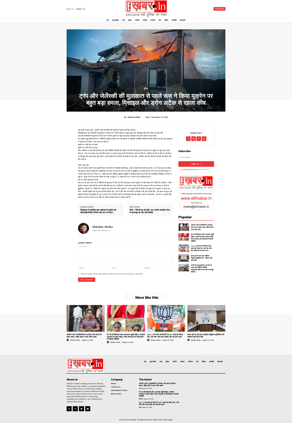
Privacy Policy (204, 169)
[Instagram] (75, 408)
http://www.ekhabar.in (101, 230)
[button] (81, 9)
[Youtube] (87, 408)
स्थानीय (141, 399)
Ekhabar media (134, 117)
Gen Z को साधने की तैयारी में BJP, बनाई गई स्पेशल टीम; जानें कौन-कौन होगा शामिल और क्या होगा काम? (201, 248)
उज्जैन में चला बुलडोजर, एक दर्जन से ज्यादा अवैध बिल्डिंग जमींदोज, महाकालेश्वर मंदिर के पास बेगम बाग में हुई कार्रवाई (202, 268)
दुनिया (146, 88)
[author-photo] (68, 340)
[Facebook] (188, 138)
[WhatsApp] (204, 138)
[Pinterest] (199, 138)
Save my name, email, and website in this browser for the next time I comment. (112, 274)
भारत (140, 388)
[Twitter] (193, 138)
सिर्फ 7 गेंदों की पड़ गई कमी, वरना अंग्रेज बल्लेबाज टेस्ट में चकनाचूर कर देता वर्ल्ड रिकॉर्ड (150, 211)
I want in (195, 164)
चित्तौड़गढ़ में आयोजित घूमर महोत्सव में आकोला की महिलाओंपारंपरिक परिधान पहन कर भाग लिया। (98, 211)
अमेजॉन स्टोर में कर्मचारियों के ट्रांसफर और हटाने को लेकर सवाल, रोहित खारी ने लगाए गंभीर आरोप (202, 227)
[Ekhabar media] (83, 228)
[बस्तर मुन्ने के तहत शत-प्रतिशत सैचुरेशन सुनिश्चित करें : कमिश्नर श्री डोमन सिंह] (183, 258)
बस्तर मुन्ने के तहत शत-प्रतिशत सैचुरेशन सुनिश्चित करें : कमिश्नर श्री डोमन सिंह (201, 258)
